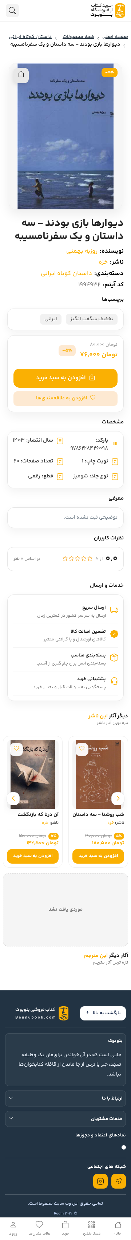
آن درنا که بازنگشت (38, 815)
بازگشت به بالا (107, 1013)
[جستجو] (12, 10)
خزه (103, 262)
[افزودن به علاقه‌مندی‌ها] (81, 749)
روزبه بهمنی (82, 251)
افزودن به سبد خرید (61, 378)
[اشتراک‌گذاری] (21, 75)
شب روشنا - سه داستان (98, 815)
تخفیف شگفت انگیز (91, 319)
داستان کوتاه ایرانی (66, 273)
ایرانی (50, 319)
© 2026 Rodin (65, 1213)
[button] (65, 398)
